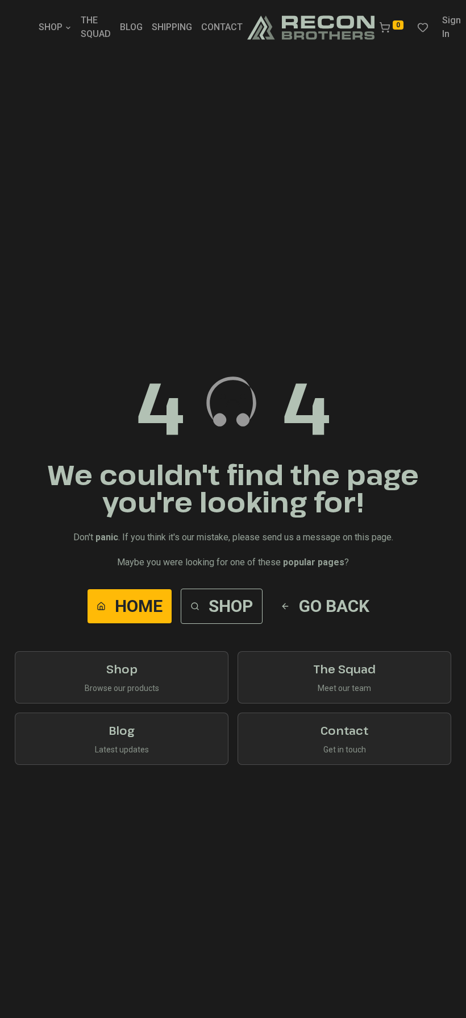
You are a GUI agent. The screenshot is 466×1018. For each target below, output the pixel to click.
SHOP (51, 27)
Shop (231, 606)
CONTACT (222, 27)
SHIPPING (172, 27)
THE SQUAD (96, 27)
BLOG (131, 27)
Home (139, 606)
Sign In (451, 27)
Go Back (334, 606)
